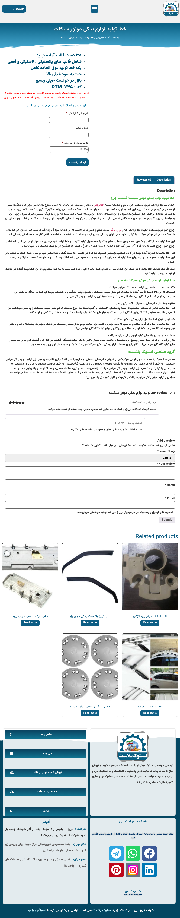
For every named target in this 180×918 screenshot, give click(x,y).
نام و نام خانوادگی (77, 113)
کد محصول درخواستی (75, 143)
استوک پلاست (102, 910)
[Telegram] (116, 853)
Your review (166, 464)
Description (164, 180)
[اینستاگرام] (133, 870)
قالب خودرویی (103, 38)
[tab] (164, 180)
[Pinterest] (116, 870)
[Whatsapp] (133, 853)
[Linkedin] (149, 870)
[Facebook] (149, 853)
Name (170, 485)
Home (115, 38)
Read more (150, 623)
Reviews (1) (144, 180)
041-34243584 (133, 895)
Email (170, 498)
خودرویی (99, 205)
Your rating (166, 451)
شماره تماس (80, 128)
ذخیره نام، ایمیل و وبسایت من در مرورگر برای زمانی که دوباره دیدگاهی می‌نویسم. (124, 512)
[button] (94, 9)
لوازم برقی (115, 230)
